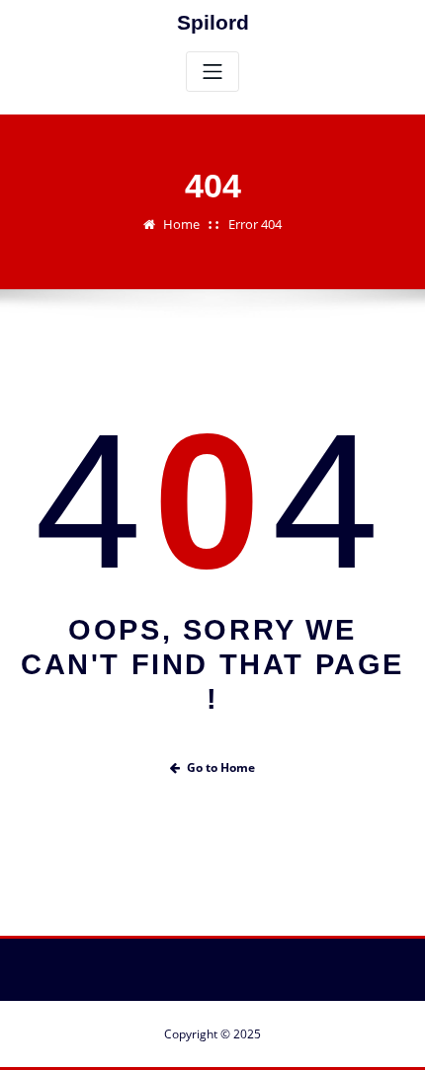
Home (181, 224)
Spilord (213, 22)
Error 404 (255, 224)
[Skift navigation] (212, 71)
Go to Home (221, 767)
